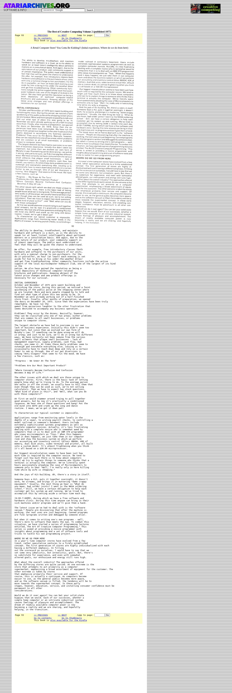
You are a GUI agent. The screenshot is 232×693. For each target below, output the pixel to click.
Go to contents (43, 38)
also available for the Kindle (68, 40)
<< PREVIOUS (41, 35)
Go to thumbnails (72, 38)
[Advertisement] (72, 23)
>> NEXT (62, 35)
